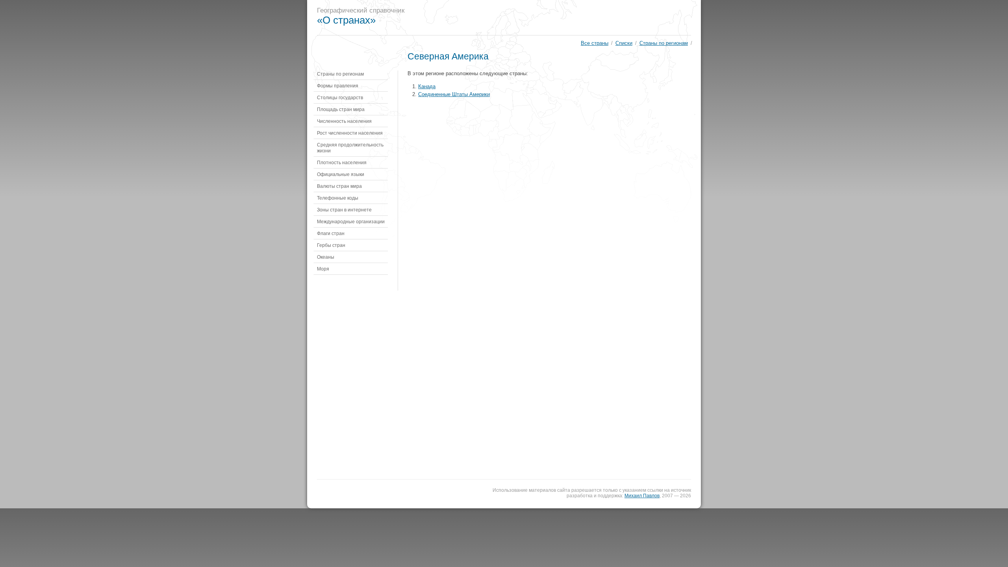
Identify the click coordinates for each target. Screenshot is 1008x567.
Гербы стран (331, 245)
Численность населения (344, 121)
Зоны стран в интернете (344, 209)
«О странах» (346, 20)
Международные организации (351, 221)
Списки (623, 43)
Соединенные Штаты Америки (454, 94)
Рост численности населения (350, 132)
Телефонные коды (337, 197)
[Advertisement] (556, 17)
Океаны (325, 256)
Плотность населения (342, 162)
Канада (426, 86)
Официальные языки (340, 174)
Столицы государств (340, 97)
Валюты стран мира (339, 186)
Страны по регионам (663, 43)
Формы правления (337, 85)
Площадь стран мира (341, 109)
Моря (323, 268)
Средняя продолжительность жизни (350, 147)
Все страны (594, 43)
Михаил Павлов (642, 495)
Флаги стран (331, 233)
